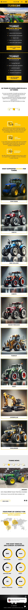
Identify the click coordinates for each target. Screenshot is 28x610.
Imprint (9, 607)
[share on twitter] (26, 500)
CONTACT (15, 605)
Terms (5, 607)
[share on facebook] (24, 500)
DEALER (15, 1)
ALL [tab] (24, 465)
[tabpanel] (14, 94)
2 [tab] (14, 110)
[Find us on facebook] (13, 603)
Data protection (16, 607)
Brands (5, 1)
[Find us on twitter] (15, 603)
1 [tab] (9, 110)
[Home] (14, 5)
